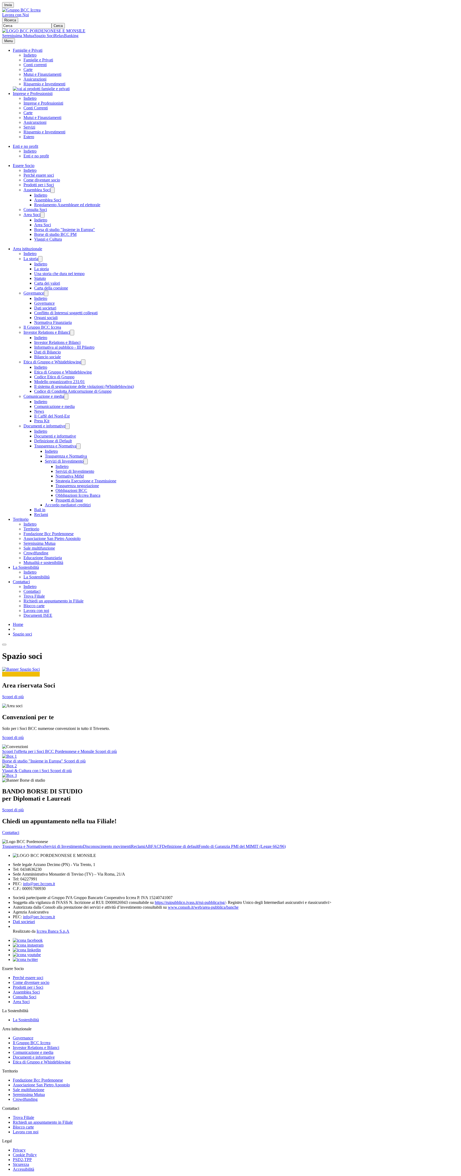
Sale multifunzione (39, 548)
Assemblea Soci (36, 190)
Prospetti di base (69, 500)
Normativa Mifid (69, 476)
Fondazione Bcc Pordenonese (48, 533)
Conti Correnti (35, 108)
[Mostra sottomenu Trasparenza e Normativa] (78, 446)
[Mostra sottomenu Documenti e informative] (67, 426)
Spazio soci (22, 634)
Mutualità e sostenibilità (43, 562)
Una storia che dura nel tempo (59, 273)
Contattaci (21, 581)
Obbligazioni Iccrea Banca (77, 495)
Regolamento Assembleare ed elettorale (67, 204)
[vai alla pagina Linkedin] (27, 950)
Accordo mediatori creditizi (68, 505)
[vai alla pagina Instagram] (28, 945)
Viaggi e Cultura (48, 239)
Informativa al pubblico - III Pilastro (64, 347)
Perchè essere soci (38, 175)
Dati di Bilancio (47, 352)
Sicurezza (21, 1164)
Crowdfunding (35, 553)
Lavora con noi (36, 610)
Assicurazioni (34, 79)
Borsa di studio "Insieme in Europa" (64, 229)
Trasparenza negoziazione (77, 485)
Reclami (41, 514)
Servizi (29, 127)
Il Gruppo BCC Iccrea (42, 327)
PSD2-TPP (22, 1159)
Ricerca (10, 20)
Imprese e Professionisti (33, 93)
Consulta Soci (35, 209)
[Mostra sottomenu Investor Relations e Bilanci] (72, 332)
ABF (149, 846)
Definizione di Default (53, 441)
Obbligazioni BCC (71, 490)
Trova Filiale (34, 596)
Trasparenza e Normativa (55, 446)
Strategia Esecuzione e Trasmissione (85, 481)
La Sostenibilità (26, 567)
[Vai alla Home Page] (43, 31)
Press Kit (41, 421)
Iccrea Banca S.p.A (53, 931)
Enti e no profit (25, 146)
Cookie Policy (25, 1155)
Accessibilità (23, 1169)
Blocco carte (34, 605)
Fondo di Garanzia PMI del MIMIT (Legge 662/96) (242, 846)
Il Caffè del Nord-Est (52, 416)
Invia (8, 5)
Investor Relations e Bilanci (46, 332)
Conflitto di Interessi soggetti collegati (66, 313)
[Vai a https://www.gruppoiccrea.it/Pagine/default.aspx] (21, 10)
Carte (28, 69)
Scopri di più (13, 696)
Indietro (30, 55)
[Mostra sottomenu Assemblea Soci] (52, 190)
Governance (33, 293)
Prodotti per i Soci (38, 184)
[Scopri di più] (41, 88)
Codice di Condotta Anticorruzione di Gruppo (73, 391)
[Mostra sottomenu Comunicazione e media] (66, 396)
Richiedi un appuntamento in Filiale (53, 601)
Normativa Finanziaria (53, 322)
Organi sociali (46, 317)
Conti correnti (35, 64)
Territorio (21, 519)
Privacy (19, 1150)
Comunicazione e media (43, 396)
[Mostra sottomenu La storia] (40, 259)
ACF (157, 846)
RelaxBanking (66, 35)
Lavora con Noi (15, 15)
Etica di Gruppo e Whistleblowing (52, 362)
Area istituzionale (27, 249)
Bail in (39, 509)
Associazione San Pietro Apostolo (52, 538)
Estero (28, 136)
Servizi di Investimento (64, 461)
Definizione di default (180, 846)
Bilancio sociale (47, 357)
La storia (30, 258)
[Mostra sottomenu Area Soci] (42, 215)
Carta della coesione (51, 288)
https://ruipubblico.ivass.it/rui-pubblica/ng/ (190, 902)
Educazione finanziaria (42, 557)
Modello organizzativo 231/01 (59, 381)
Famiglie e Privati (27, 50)
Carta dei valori (47, 283)
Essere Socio (23, 165)
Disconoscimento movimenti (107, 846)
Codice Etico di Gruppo (54, 377)
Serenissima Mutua (18, 35)
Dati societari (45, 308)
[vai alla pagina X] (25, 959)
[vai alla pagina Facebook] (28, 940)
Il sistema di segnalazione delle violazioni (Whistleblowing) (84, 386)
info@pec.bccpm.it (39, 883)
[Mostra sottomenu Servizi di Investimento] (86, 461)
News (39, 411)
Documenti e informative (44, 426)
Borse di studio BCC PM (55, 234)
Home (18, 624)
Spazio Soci (44, 35)
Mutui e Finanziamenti (42, 74)
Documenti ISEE (37, 615)
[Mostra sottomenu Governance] (46, 293)
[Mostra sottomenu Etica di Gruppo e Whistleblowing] (83, 362)
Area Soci (31, 214)
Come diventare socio (41, 180)
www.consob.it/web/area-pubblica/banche (203, 907)
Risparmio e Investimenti (44, 84)
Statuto (40, 278)
